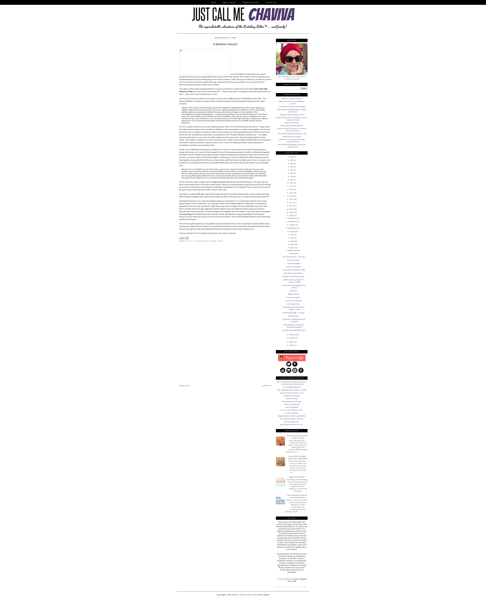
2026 (292, 157)
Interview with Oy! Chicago (291, 401)
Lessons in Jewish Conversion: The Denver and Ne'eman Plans (292, 129)
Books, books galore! (293, 267)
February (292, 334)
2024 (292, 163)
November (292, 221)
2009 (291, 212)
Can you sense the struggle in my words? (293, 286)
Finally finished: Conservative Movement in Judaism (293, 326)
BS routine (221, 209)
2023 (292, 167)
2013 (291, 199)
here (193, 219)
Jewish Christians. (293, 260)
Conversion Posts (250, 2)
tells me (238, 209)
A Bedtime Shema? (293, 250)
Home (213, 2)
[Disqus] (225, 285)
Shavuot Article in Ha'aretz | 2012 (292, 393)
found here (197, 190)
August (292, 231)
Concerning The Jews (285, 579)
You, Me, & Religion (292, 413)
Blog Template (247, 594)
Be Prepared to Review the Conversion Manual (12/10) (292, 146)
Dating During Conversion (291, 137)
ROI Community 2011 (291, 422)
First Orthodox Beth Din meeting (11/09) (292, 134)
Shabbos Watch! (293, 294)
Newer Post (184, 386)
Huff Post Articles (292, 399)
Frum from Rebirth (291, 407)
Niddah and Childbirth (297, 477)
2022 (292, 170)
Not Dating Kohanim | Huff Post (291, 419)
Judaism (198, 241)
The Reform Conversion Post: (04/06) (292, 107)
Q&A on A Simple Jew (291, 404)
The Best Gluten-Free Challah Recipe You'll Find (297, 437)
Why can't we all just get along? (294, 276)
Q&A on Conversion (292, 123)
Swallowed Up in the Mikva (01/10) (292, 115)
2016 (291, 189)
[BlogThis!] (182, 238)
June (292, 238)
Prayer (206, 241)
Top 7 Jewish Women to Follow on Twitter (292, 390)
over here (259, 206)
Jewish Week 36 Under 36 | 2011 (291, 424)
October (292, 225)
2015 (291, 193)
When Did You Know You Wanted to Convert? (292, 102)
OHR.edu (200, 194)
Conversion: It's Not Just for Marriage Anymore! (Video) (292, 140)
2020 (292, 176)
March (292, 248)
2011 (291, 206)
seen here (266, 217)
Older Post (266, 386)
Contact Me (271, 2)
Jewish (190, 241)
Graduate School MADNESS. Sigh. (293, 330)
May (292, 241)
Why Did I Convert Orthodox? (291, 99)
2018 (291, 183)
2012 (291, 202)
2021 (292, 173)
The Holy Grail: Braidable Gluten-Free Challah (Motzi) (298, 457)
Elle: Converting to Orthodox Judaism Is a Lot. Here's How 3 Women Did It (291, 383)
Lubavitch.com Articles (292, 396)
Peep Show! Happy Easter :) (293, 273)
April (292, 244)
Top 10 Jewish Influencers (292, 387)
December (292, 218)
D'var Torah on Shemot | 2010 (292, 410)
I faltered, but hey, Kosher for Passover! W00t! (293, 281)
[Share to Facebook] (187, 238)
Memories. (293, 291)
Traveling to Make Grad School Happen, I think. (294, 308)
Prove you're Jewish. (293, 297)
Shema (214, 241)
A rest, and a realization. (293, 301)
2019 (292, 180)
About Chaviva (229, 2)
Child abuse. (293, 253)
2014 (291, 196)
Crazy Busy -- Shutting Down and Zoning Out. (293, 320)
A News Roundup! (293, 263)
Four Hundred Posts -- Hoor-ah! (293, 257)
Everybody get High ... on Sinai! (294, 313)
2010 (291, 209)
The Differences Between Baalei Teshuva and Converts (291, 110)
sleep (220, 241)
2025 (292, 160)
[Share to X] (185, 238)
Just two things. (293, 316)
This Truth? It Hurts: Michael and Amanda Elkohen (297, 496)
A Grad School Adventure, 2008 (293, 270)
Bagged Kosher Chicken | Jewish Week (291, 416)
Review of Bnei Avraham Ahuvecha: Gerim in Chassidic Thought (291, 119)
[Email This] (180, 238)
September (292, 228)
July (292, 235)
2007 (291, 342)
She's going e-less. (293, 304)
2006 (291, 345)
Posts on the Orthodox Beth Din (291, 126)
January (292, 338)
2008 (291, 216)
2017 (291, 186)
